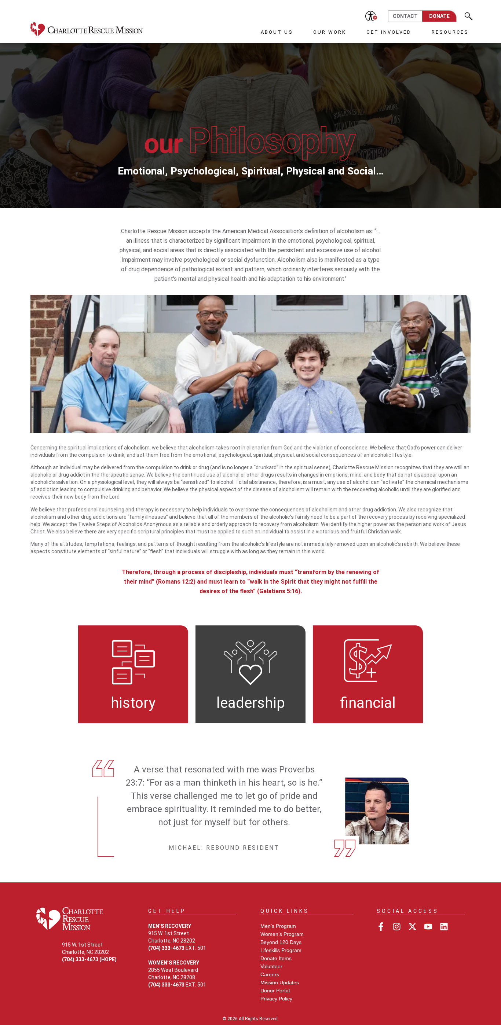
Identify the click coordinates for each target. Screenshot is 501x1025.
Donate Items (276, 958)
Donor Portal (275, 990)
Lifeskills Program (280, 950)
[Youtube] (428, 926)
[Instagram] (396, 926)
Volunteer (271, 966)
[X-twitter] (412, 926)
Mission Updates (279, 982)
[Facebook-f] (381, 926)
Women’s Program (282, 934)
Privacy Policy (276, 999)
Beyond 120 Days (280, 942)
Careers (269, 974)
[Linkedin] (444, 926)
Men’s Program (278, 926)
